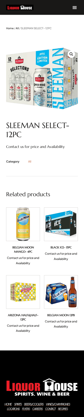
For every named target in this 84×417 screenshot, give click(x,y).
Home (10, 28)
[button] (74, 7)
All (17, 28)
